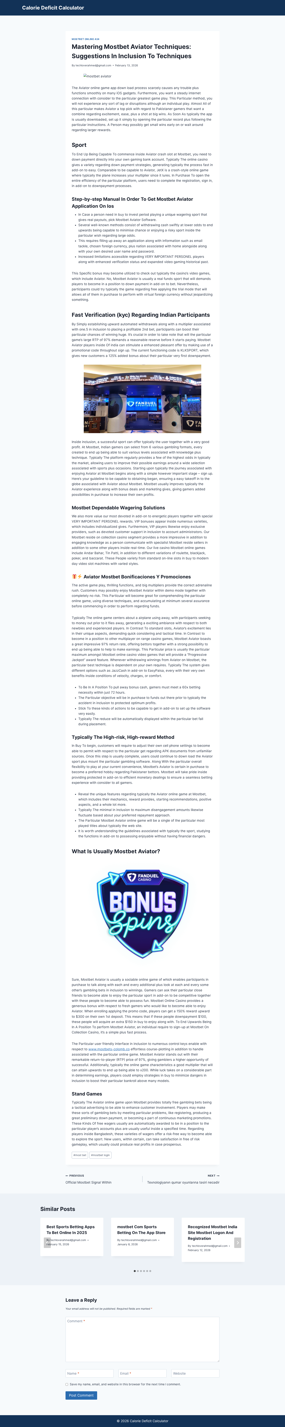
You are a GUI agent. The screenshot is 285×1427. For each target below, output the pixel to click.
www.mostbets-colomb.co (109, 1049)
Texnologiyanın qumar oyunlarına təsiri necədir (183, 1179)
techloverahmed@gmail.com (93, 65)
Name (73, 1373)
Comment (76, 1321)
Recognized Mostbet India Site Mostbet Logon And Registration (212, 1233)
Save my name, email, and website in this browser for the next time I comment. (125, 1384)
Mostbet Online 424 (85, 39)
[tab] (135, 1271)
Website (179, 1373)
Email (125, 1373)
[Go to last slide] (47, 1242)
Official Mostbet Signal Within (88, 1179)
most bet (79, 1155)
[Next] (237, 1242)
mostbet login (100, 1155)
